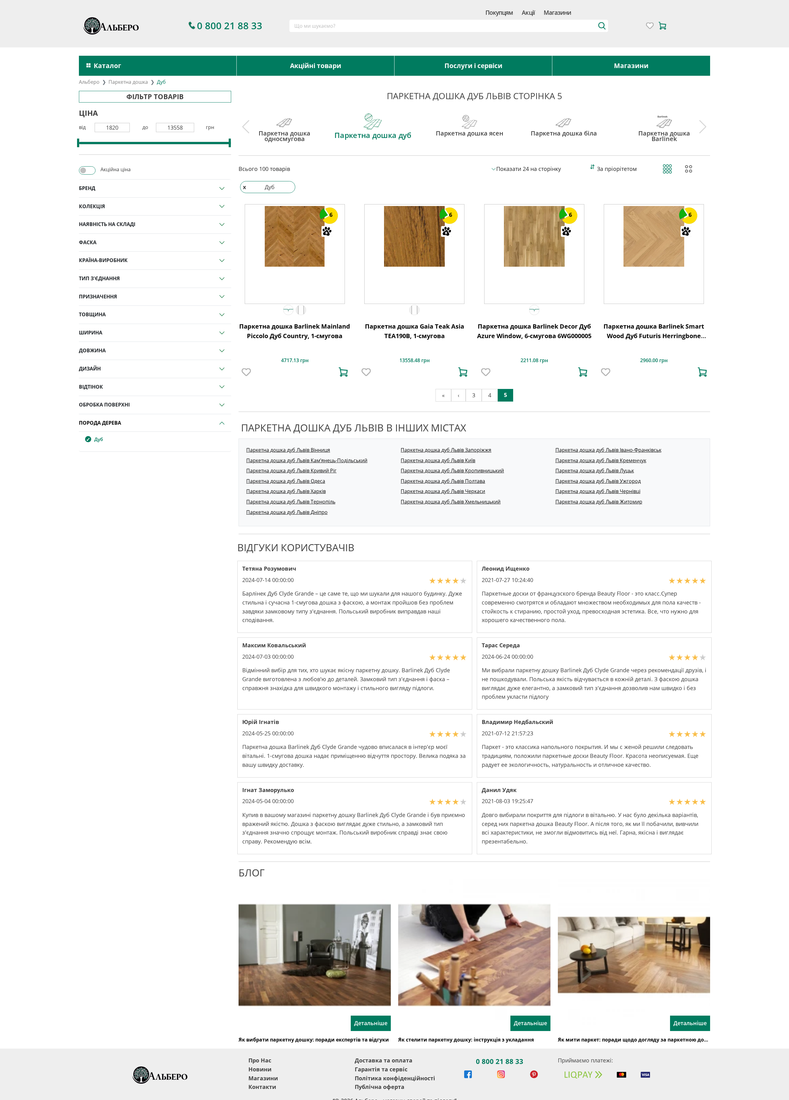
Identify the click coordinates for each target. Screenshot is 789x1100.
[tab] (284, 123)
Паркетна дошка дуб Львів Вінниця (288, 450)
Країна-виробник (103, 260)
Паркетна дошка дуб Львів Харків (286, 491)
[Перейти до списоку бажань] (650, 26)
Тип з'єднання (99, 278)
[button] (288, 310)
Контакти (262, 1086)
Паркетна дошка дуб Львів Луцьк (594, 470)
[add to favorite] (246, 372)
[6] (295, 235)
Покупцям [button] (499, 12)
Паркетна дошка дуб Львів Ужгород (598, 481)
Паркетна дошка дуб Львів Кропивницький (452, 470)
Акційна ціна (115, 169)
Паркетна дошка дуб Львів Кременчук (600, 460)
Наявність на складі (107, 224)
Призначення (98, 296)
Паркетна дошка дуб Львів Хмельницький (451, 501)
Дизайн (90, 368)
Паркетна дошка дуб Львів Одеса (285, 481)
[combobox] (449, 25)
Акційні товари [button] (315, 65)
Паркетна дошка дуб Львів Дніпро (287, 512)
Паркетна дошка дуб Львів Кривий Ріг (291, 470)
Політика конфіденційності (395, 1078)
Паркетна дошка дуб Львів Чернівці (597, 491)
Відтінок (91, 386)
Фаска (87, 242)
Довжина (92, 350)
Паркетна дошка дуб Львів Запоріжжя (446, 450)
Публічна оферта (379, 1086)
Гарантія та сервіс (381, 1069)
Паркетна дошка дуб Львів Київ (438, 460)
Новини (260, 1069)
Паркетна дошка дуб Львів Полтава (443, 481)
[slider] (78, 143)
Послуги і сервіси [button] (473, 65)
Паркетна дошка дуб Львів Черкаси (443, 491)
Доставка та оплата (383, 1060)
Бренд (87, 188)
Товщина (92, 314)
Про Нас (259, 1060)
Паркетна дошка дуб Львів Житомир (598, 501)
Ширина (90, 332)
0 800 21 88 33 (499, 1061)
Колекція (92, 206)
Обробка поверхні (104, 404)
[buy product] (343, 372)
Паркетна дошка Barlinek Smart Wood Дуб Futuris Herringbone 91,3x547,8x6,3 (653, 336)
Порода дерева (100, 422)
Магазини (557, 12)
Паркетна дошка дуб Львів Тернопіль (290, 501)
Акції (528, 12)
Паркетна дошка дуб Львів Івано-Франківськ (608, 450)
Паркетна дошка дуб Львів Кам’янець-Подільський (306, 460)
